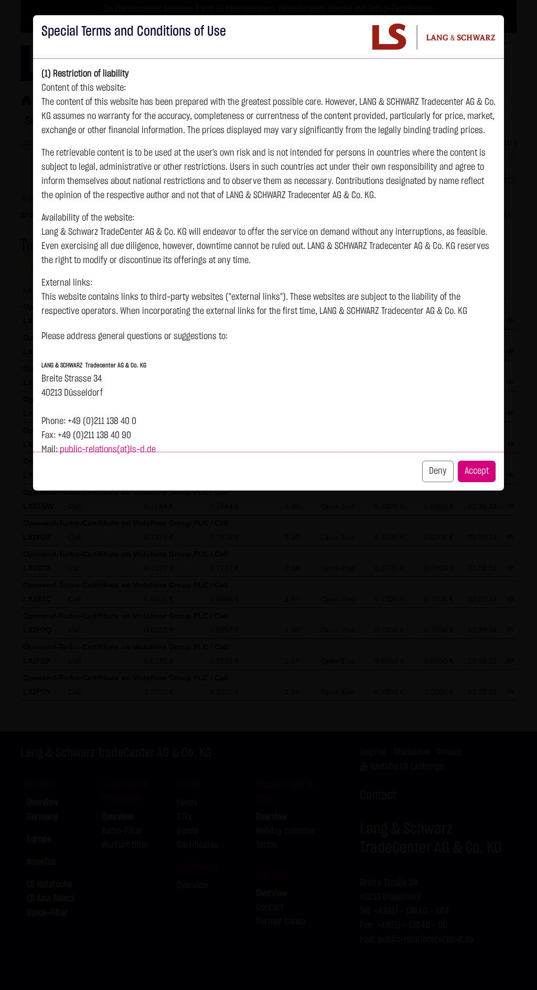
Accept (477, 471)
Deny (438, 471)
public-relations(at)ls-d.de (108, 449)
